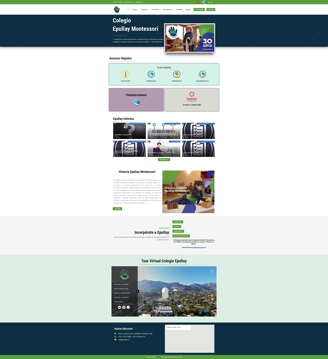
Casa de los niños (125, 81)
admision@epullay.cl (199, 247)
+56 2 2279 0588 (117, 2)
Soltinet (158, 357)
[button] (214, 2)
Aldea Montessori (177, 81)
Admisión (144, 9)
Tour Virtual (199, 9)
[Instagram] (211, 2)
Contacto (187, 9)
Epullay (135, 9)
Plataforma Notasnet (136, 94)
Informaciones (167, 9)
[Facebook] (208, 2)
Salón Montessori (151, 81)
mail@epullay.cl (139, 2)
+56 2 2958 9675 (128, 2)
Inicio (128, 9)
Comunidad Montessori (202, 81)
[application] (138, 9)
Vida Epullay (155, 9)
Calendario (179, 9)
